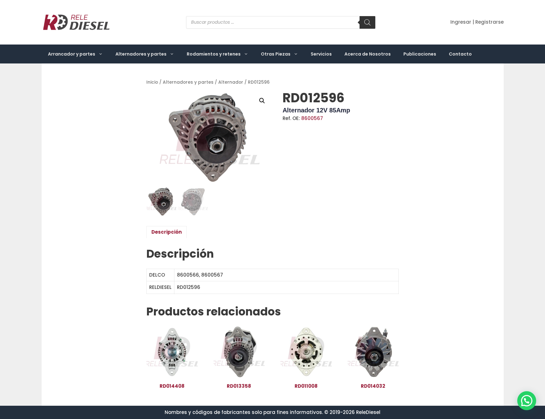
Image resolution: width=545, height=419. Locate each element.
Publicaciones (419, 54)
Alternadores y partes (141, 54)
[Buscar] (367, 22)
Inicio (152, 82)
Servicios (321, 54)
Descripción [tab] (166, 232)
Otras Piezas (275, 54)
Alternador (230, 82)
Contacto (460, 54)
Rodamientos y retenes (214, 54)
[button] (262, 100)
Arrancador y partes (71, 54)
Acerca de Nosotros (367, 54)
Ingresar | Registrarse (477, 22)
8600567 (312, 118)
